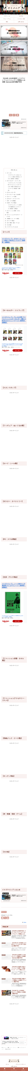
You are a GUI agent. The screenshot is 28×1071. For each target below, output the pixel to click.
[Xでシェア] (10, 115)
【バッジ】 (9, 172)
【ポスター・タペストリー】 (13, 198)
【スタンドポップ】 (11, 192)
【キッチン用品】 (11, 220)
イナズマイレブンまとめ (12, 226)
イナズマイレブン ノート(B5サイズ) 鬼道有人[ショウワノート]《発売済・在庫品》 (15, 206)
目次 (12, 170)
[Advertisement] (14, 98)
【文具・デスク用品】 (12, 202)
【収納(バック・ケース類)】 (13, 218)
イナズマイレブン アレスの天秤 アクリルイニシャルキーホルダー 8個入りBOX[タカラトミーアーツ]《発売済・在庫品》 (14, 186)
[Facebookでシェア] (14, 115)
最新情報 (4, 911)
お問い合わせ (14, 1066)
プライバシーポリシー (21, 1064)
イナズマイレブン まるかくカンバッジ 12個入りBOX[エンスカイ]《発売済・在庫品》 (15, 176)
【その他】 (9, 224)
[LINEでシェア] (17, 115)
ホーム (7, 1064)
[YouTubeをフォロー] (8, 918)
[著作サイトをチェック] (2, 918)
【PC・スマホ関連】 (11, 200)
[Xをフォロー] (5, 918)
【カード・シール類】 (12, 196)
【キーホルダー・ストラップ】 (14, 180)
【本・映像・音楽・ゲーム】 (13, 222)
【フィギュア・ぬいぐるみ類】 (14, 194)
